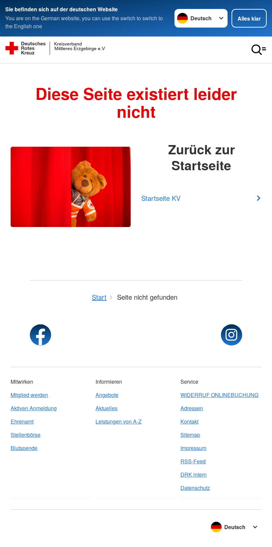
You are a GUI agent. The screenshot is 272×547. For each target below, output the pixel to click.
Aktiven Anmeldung (34, 408)
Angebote (107, 395)
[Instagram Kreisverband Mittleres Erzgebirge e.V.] (231, 335)
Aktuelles (106, 408)
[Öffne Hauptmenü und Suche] (259, 50)
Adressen (191, 408)
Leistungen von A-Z (119, 421)
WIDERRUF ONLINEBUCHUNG (219, 395)
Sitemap (190, 434)
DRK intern (193, 474)
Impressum (193, 448)
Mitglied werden (29, 395)
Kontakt (189, 421)
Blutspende (24, 448)
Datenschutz (195, 488)
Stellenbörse (25, 434)
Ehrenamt (22, 421)
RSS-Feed (193, 461)
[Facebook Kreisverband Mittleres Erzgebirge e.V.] (40, 335)
